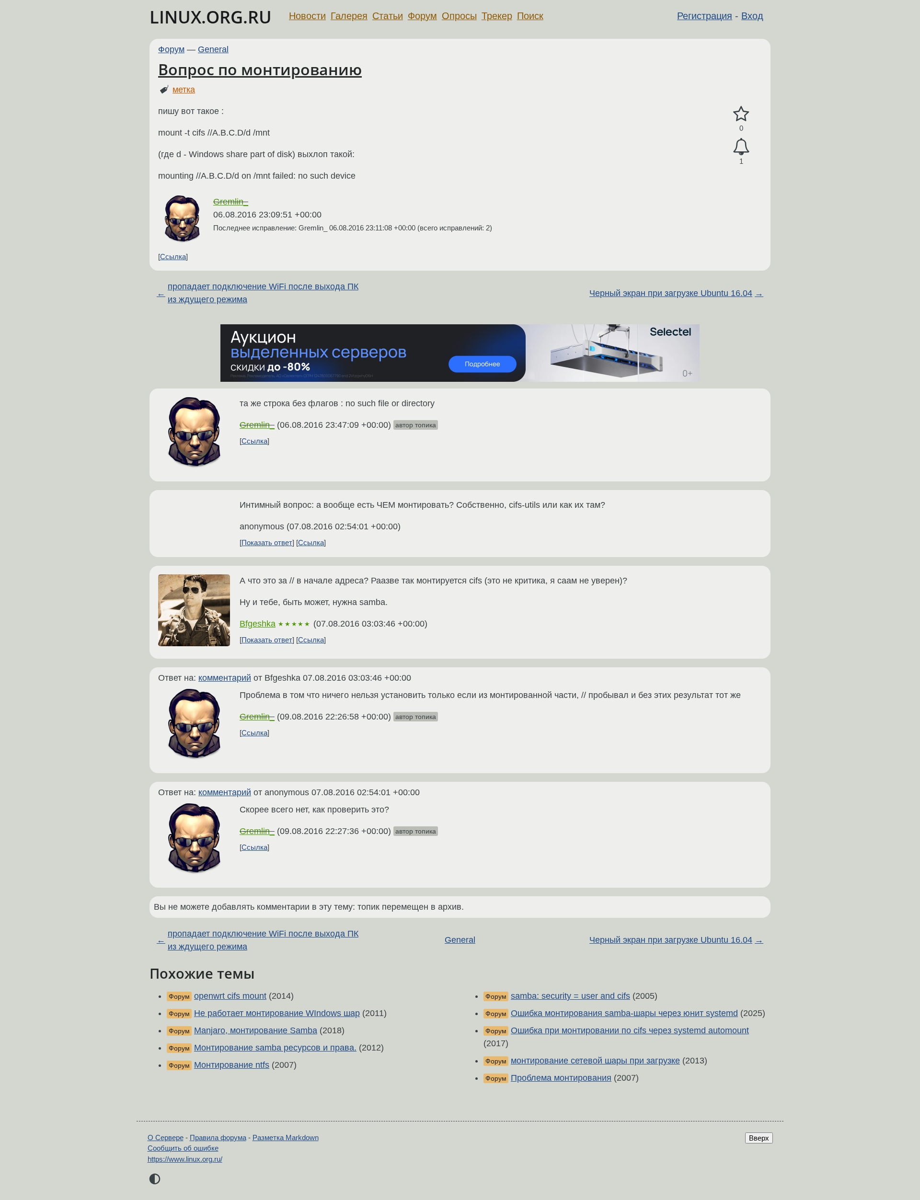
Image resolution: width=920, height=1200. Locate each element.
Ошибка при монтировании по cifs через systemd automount (630, 1030)
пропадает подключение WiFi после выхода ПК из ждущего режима (263, 293)
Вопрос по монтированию (260, 69)
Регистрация (704, 16)
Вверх (759, 1138)
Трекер (497, 16)
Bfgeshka (258, 624)
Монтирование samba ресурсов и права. (275, 1047)
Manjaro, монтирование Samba (255, 1030)
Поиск (530, 16)
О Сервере (166, 1137)
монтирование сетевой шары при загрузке (595, 1060)
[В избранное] (741, 114)
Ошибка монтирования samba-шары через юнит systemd (624, 1013)
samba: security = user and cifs (570, 996)
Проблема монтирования (561, 1078)
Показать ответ (267, 542)
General (213, 49)
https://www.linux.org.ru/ (185, 1159)
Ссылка (173, 256)
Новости (307, 16)
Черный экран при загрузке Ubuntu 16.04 (670, 293)
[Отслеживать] (741, 147)
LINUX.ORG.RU (211, 17)
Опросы (459, 16)
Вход (752, 16)
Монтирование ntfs (231, 1065)
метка (183, 89)
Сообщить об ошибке (183, 1148)
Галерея (349, 16)
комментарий (224, 678)
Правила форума (218, 1137)
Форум (422, 16)
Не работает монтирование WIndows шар (277, 1013)
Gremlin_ (230, 201)
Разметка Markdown (286, 1137)
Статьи (387, 16)
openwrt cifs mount (230, 996)
